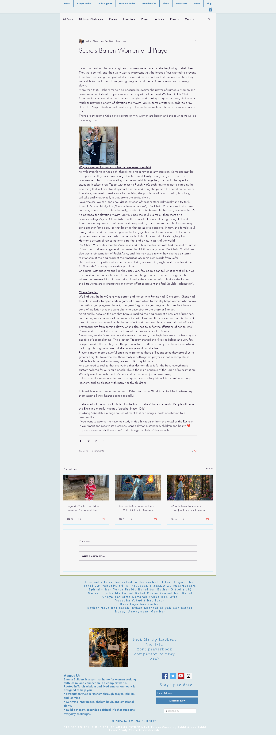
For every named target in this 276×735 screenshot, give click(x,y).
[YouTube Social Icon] (181, 676)
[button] (210, 9)
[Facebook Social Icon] (165, 676)
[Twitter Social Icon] (173, 676)
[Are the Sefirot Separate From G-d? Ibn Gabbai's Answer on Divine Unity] (138, 487)
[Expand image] (98, 146)
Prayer (145, 19)
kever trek (129, 19)
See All (209, 468)
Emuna (113, 19)
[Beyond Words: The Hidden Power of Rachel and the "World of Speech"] (86, 487)
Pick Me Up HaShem (154, 639)
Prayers (174, 19)
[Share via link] (103, 440)
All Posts (68, 19)
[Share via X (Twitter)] (88, 440)
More (188, 19)
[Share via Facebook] (80, 440)
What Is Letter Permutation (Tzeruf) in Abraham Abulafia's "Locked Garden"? (189, 508)
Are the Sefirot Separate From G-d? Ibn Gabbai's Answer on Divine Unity (137, 508)
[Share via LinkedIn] (96, 440)
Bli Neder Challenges (91, 19)
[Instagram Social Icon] (188, 676)
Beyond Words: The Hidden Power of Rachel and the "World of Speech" (83, 508)
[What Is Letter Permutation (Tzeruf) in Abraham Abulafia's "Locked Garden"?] (190, 487)
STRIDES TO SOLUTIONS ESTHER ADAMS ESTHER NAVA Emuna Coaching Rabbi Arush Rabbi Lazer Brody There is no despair (135, 729)
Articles (159, 19)
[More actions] (195, 41)
